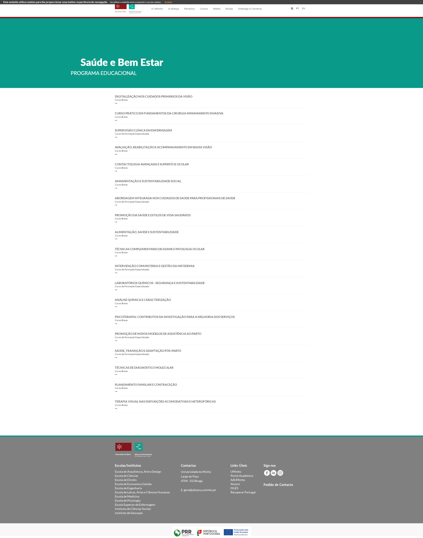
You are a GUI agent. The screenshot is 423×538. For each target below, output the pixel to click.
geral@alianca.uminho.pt (200, 490)
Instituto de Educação (129, 513)
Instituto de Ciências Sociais (133, 509)
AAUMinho (238, 480)
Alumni (235, 484)
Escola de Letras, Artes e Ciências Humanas (142, 492)
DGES (234, 488)
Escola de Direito (126, 480)
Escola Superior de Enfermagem (135, 504)
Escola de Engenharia (128, 488)
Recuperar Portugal (243, 492)
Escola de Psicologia (127, 500)
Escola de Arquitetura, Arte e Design (138, 471)
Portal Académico (242, 475)
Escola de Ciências (126, 475)
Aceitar (168, 2)
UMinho (236, 471)
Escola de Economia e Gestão (133, 484)
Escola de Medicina (127, 496)
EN (303, 8)
